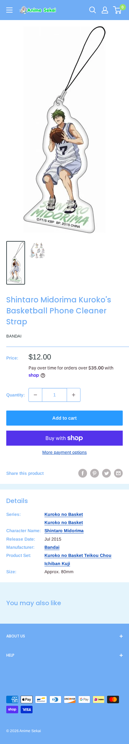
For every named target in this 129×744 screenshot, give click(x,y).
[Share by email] (118, 473)
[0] (117, 10)
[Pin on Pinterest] (94, 473)
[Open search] (92, 10)
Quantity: (15, 394)
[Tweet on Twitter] (106, 473)
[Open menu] (9, 10)
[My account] (105, 10)
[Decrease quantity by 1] (35, 394)
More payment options (64, 452)
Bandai (14, 336)
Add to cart (64, 418)
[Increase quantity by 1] (73, 394)
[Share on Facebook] (82, 473)
